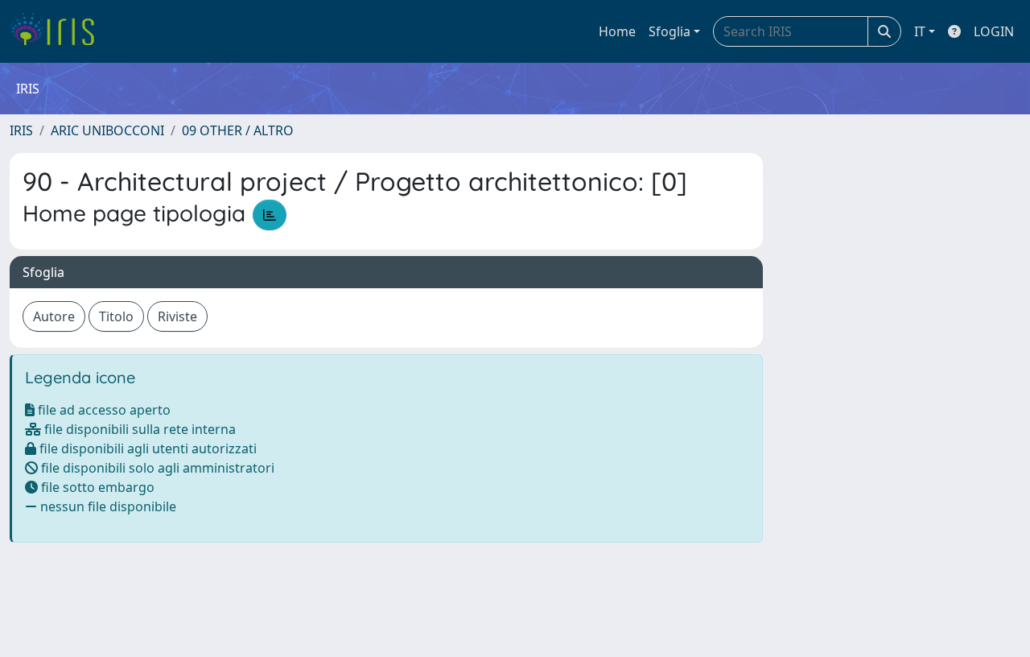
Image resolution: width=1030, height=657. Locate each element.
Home (617, 31)
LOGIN (994, 31)
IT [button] (919, 31)
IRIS (21, 130)
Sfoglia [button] (669, 31)
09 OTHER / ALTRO (238, 130)
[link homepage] (58, 31)
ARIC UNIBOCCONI (107, 130)
